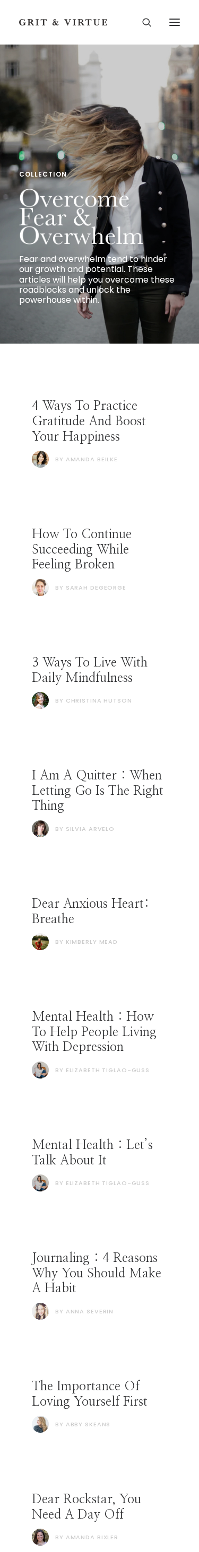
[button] (174, 22)
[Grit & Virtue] (63, 22)
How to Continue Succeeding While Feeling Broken (82, 550)
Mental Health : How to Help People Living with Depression (94, 1032)
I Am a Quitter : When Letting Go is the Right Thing (97, 791)
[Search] (142, 22)
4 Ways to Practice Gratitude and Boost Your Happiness (89, 421)
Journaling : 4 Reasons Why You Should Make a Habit (96, 1273)
